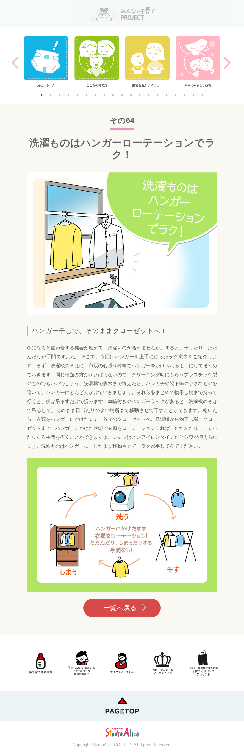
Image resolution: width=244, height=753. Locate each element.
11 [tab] (131, 95)
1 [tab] (42, 95)
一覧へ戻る (120, 608)
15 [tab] (167, 95)
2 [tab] (51, 95)
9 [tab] (113, 95)
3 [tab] (59, 95)
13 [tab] (149, 95)
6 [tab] (86, 95)
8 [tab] (104, 95)
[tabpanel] (46, 62)
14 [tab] (158, 95)
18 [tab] (193, 95)
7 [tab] (95, 95)
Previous (15, 63)
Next (227, 63)
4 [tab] (68, 95)
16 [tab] (176, 95)
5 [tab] (77, 95)
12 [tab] (140, 95)
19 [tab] (202, 95)
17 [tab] (184, 95)
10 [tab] (122, 95)
